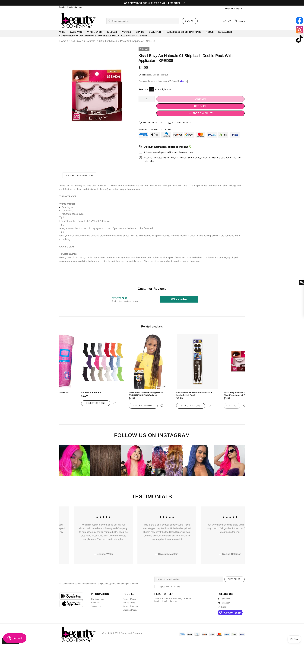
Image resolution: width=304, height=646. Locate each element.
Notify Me (200, 106)
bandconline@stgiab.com (70, 7)
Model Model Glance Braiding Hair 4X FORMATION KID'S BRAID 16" (124, 393)
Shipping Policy (130, 610)
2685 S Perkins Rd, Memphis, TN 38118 (172, 598)
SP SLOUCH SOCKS (69, 392)
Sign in (239, 8)
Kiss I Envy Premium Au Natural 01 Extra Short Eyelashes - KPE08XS (221, 393)
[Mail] (177, 601)
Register (229, 8)
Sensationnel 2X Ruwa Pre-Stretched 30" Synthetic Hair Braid (173, 393)
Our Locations (97, 599)
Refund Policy (129, 602)
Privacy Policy (129, 599)
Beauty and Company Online (78, 21)
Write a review (179, 299)
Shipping (142, 75)
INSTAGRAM (174, 435)
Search (189, 21)
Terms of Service (130, 606)
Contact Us (96, 606)
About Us (95, 602)
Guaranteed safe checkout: (155, 129)
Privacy (177, 586)
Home (62, 41)
